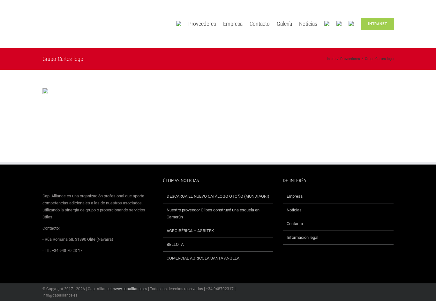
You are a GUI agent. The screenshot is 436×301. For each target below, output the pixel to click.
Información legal (302, 237)
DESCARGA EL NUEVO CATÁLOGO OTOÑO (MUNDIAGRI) (218, 196)
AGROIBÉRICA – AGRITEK (191, 230)
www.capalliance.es (130, 289)
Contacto (295, 223)
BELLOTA (175, 244)
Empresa (295, 196)
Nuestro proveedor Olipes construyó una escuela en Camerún (213, 213)
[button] (403, 24)
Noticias (294, 210)
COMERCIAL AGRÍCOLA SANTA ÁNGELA (203, 258)
